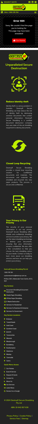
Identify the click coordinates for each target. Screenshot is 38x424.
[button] (35, 12)
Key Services (8, 286)
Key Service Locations (12, 315)
